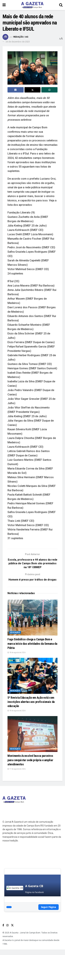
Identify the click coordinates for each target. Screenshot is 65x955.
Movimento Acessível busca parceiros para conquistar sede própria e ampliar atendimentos (30, 760)
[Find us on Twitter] (12, 925)
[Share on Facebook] (16, 89)
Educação (15, 632)
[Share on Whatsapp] (49, 89)
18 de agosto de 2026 (17, 652)
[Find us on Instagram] (7, 925)
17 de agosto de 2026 (17, 769)
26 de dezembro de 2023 (18, 41)
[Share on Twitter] (32, 89)
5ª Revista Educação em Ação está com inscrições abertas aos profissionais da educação (31, 702)
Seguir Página (48, 907)
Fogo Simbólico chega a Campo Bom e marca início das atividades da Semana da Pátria (32, 643)
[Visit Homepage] (32, 5)
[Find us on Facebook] (3, 925)
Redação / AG (20, 37)
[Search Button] (60, 5)
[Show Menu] (4, 5)
